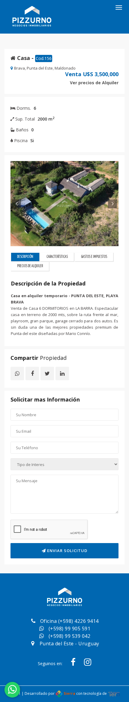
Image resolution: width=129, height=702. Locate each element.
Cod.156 (44, 58)
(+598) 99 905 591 (70, 628)
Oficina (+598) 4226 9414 (69, 621)
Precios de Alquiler (30, 266)
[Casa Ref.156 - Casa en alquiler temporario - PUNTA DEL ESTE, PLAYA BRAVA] (64, 203)
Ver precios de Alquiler (94, 82)
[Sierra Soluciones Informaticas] (114, 693)
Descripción (25, 257)
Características (57, 257)
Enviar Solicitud (66, 550)
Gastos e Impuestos (94, 257)
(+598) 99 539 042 (70, 636)
